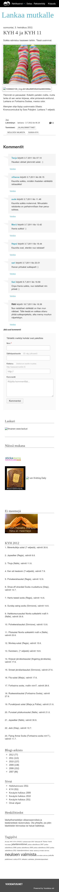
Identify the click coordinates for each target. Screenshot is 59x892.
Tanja (14, 157)
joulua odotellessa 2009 (25, 847)
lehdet (31, 850)
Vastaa (13, 168)
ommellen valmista (42, 855)
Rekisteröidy (39, 3)
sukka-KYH (33, 132)
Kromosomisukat (11, 109)
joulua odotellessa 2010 (41, 847)
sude (13, 199)
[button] (24, 3)
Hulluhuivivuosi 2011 (18, 786)
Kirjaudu (52, 3)
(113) (14, 758)
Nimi (9, 343)
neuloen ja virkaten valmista (41, 850)
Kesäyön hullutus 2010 (20, 796)
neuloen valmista (16, 132)
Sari (13, 281)
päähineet (9, 859)
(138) (14, 765)
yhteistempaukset (41, 859)
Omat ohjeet (15, 803)
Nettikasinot (17, 3)
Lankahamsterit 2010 (28, 841)
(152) (14, 768)
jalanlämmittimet (26, 127)
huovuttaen (8, 844)
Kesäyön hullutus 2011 (19, 799)
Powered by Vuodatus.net (44, 888)
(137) (14, 761)
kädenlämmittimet (23, 850)
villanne (15, 177)
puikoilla (51, 855)
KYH (14, 841)
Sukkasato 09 (38, 841)
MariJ (14, 224)
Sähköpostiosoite (22, 353)
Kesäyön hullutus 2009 (20, 793)
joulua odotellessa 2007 (36, 844)
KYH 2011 (14, 789)
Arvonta (7, 841)
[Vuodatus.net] (14, 884)
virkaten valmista (28, 859)
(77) (13, 754)
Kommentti (11, 377)
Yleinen (45, 841)
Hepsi (14, 243)
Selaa (30, 3)
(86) (13, 772)
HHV (11, 841)
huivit (50, 841)
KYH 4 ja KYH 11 (22, 32)
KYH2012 (19, 841)
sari (13, 262)
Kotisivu (21, 365)
